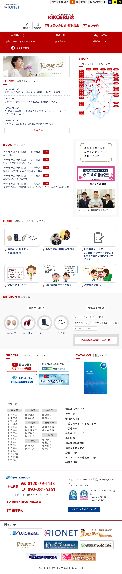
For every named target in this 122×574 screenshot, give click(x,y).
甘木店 (13, 460)
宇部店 (48, 448)
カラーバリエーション (86, 328)
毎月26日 (7, 155)
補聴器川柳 (71, 462)
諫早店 (31, 433)
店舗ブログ (27, 152)
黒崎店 (13, 427)
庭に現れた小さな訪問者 (15, 179)
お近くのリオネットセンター (20, 41)
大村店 (31, 436)
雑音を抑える (81, 323)
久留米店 (14, 457)
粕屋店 (13, 442)
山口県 (49, 435)
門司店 (13, 415)
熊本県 (32, 441)
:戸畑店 (36, 167)
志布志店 (49, 430)
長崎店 (31, 427)
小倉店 (13, 418)
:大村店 (36, 175)
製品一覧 (60, 35)
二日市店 (14, 454)
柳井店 (48, 442)
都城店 (48, 418)
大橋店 (13, 448)
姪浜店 (13, 445)
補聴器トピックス (75, 448)
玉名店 (31, 448)
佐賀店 (31, 415)
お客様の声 (60, 41)
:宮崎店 (36, 183)
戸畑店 (13, 424)
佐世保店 (32, 430)
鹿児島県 (49, 422)
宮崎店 (48, 415)
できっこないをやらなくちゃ (17, 163)
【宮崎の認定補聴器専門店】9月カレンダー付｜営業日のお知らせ (36, 186)
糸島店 (13, 451)
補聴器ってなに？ (20, 35)
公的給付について (101, 41)
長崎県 (32, 422)
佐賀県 (32, 410)
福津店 (13, 433)
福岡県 (14, 410)
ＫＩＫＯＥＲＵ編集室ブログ (80, 457)
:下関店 (36, 159)
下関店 (48, 440)
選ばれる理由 (100, 35)
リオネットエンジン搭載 (105, 323)
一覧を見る (37, 130)
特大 (83, 2)
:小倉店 (36, 152)
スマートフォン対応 (85, 317)
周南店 (48, 445)
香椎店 (13, 436)
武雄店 (31, 418)
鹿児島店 (49, 427)
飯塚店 (13, 430)
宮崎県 (49, 410)
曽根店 (13, 421)
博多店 (13, 439)
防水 (101, 317)
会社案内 (70, 438)
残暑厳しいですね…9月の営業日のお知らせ (25, 171)
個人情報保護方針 (75, 443)
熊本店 (31, 445)
